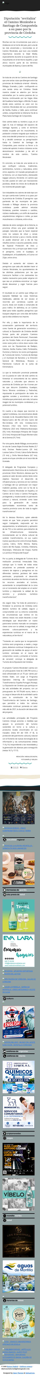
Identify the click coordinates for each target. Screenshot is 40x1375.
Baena (24, 767)
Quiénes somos (26, 1367)
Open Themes (18, 1373)
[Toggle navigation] (34, 3)
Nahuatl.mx (29, 1373)
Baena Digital (12, 1367)
